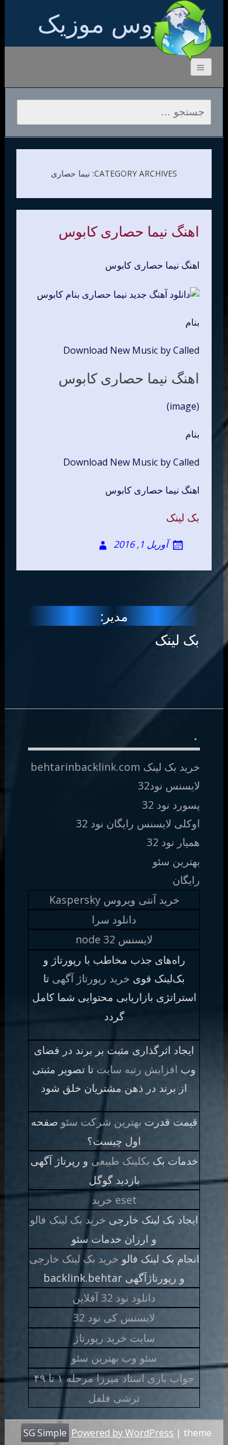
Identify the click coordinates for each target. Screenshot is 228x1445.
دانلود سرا (114, 919)
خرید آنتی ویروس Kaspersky (114, 900)
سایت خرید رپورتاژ (114, 1338)
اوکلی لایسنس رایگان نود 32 (138, 823)
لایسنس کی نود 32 (114, 1317)
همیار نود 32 (173, 842)
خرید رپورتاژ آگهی (91, 978)
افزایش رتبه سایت (137, 1069)
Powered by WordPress (122, 1432)
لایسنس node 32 (114, 939)
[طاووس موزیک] (182, 30)
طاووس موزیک (114, 23)
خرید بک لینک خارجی (74, 1259)
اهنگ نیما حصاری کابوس (128, 232)
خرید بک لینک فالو (68, 1220)
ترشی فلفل (114, 1398)
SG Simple (45, 1432)
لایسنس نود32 (169, 785)
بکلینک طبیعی (120, 1161)
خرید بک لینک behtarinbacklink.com (115, 767)
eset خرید (114, 1200)
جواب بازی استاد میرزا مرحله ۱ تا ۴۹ (114, 1378)
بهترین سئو (176, 861)
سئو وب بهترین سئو (114, 1358)
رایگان (186, 880)
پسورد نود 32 (171, 805)
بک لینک (182, 517)
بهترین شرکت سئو (101, 1122)
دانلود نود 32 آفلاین (114, 1298)
